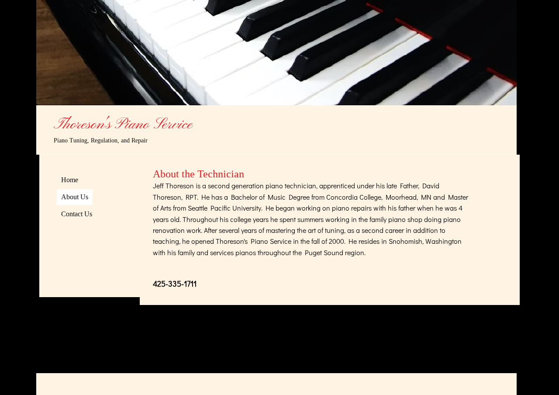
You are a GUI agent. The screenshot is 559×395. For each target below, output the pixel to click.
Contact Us (76, 214)
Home (69, 180)
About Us (74, 197)
